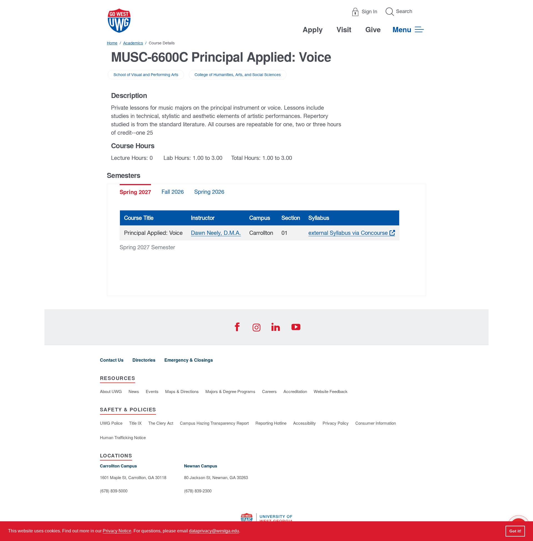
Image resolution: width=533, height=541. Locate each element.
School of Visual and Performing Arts (146, 74)
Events (152, 391)
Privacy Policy (336, 423)
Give (373, 29)
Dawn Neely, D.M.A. (216, 233)
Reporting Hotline (270, 423)
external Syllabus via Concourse (351, 233)
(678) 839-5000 (113, 491)
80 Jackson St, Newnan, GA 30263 (216, 477)
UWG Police (111, 423)
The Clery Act (160, 423)
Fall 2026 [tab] (173, 191)
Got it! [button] (515, 531)
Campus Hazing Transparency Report (214, 423)
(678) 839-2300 (198, 491)
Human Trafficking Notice (123, 437)
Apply (313, 29)
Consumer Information (375, 423)
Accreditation (295, 391)
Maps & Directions (182, 391)
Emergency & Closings (188, 360)
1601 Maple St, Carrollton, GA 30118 (133, 477)
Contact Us (112, 360)
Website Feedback (331, 391)
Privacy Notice (117, 531)
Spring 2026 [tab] (209, 191)
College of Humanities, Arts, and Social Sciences (238, 74)
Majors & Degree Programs (230, 391)
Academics (133, 43)
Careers (269, 391)
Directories (143, 360)
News (134, 391)
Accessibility (304, 423)
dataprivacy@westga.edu (214, 531)
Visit (343, 29)
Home (112, 43)
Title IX (135, 423)
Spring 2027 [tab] (135, 192)
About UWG (111, 391)
